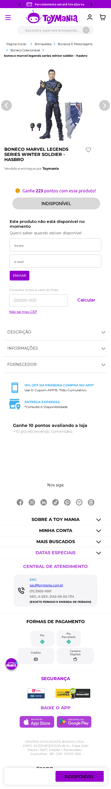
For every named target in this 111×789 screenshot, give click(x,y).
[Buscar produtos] (86, 30)
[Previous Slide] (19, 4)
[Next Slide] (91, 4)
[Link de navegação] (52, 17)
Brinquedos (43, 44)
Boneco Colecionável (25, 50)
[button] (55, 332)
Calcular (86, 300)
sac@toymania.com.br (46, 585)
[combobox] (55, 30)
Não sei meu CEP (23, 312)
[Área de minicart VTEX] (104, 17)
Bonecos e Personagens (75, 44)
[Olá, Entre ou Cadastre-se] (89, 17)
